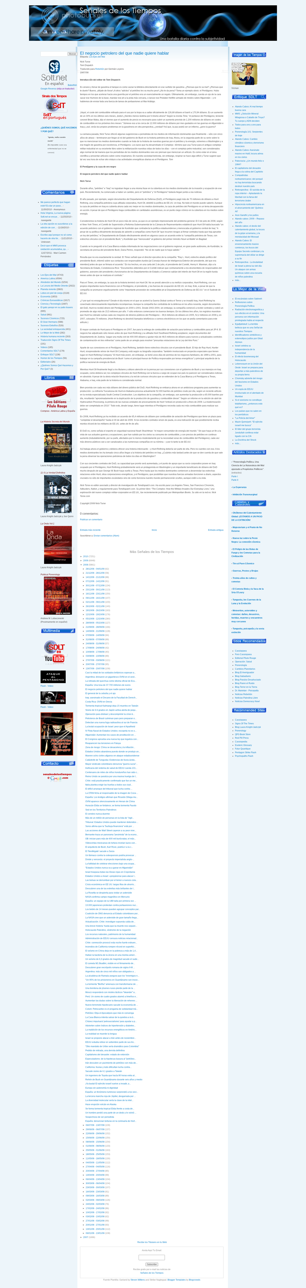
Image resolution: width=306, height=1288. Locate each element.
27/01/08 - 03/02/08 (95, 1221)
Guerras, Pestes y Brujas (245, 571)
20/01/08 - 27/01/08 (95, 1225)
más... (238, 280)
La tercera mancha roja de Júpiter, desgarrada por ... (110, 1096)
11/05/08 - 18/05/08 (95, 1158)
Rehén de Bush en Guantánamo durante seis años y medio (113, 1079)
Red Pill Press (242, 738)
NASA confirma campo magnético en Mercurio (107, 897)
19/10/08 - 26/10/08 (95, 610)
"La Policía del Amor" (245, 418)
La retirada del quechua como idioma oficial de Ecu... (110, 681)
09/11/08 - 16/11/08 (95, 598)
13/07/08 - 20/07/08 (95, 668)
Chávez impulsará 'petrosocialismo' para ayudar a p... (111, 1021)
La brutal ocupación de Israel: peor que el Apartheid (110, 726)
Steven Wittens (138, 1280)
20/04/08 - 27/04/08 (95, 1171)
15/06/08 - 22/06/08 (95, 1138)
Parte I (234, 476)
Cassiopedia (241, 741)
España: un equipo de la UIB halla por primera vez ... (110, 901)
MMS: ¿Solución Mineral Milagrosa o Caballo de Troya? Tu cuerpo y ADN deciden (250, 117)
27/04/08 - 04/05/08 (95, 1166)
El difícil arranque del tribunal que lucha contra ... (108, 789)
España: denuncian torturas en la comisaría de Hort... (110, 1121)
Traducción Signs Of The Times (56, 340)
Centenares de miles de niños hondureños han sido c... (111, 772)
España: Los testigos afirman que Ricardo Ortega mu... (111, 797)
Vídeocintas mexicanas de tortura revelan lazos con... (111, 843)
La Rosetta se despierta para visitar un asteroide (108, 893)
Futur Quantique (243, 749)
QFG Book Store (243, 734)
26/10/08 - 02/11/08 (95, 606)
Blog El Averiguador (244, 672)
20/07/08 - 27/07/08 (95, 664)
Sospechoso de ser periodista (99, 1117)
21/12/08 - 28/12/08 (95, 573)
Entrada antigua (215, 530)
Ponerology (240, 730)
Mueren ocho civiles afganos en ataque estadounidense (112, 755)
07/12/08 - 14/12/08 (95, 581)
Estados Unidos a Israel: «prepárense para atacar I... (110, 876)
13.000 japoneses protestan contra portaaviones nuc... (111, 905)
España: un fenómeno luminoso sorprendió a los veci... (111, 1092)
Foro (54, 33)
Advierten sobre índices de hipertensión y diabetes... (110, 1025)
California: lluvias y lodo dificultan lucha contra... (108, 1067)
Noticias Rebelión (243, 694)
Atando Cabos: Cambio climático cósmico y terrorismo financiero (249, 143)
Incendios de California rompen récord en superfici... (110, 946)
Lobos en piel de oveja (52, 293)
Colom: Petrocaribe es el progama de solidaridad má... (111, 1009)
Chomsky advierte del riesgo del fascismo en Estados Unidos (248, 382)
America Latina (48, 278)
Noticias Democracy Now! (247, 701)
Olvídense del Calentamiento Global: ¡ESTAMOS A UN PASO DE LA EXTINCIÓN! (246, 516)
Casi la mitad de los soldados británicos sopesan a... (110, 672)
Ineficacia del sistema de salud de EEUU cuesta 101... (111, 768)
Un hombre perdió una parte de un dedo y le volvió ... (110, 1113)
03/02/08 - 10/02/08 (95, 1216)
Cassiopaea (241, 651)
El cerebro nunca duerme (97, 814)
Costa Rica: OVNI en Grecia (98, 701)
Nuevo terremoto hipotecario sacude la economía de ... (111, 1005)
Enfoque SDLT (48, 354)
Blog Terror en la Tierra (246, 687)
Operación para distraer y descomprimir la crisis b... (110, 714)
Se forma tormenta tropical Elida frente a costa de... (109, 1108)
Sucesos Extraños (49, 325)
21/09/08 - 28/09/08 (95, 627)
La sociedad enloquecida (53, 329)
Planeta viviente (48, 289)
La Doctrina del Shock (245, 440)
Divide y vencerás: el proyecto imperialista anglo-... (109, 859)
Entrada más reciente (90, 530)
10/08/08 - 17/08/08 (95, 652)
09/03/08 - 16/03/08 (95, 1196)
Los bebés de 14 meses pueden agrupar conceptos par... (112, 909)
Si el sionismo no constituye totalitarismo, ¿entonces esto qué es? (248, 404)
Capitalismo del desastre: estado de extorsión (107, 1054)
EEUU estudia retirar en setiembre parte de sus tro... (110, 1042)
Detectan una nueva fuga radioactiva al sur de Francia (111, 722)
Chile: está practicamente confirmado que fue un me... (111, 780)
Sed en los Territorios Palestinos (100, 810)
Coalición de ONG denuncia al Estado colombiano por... (112, 913)
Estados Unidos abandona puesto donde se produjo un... (112, 751)
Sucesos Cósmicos (50, 318)
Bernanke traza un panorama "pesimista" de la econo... (111, 834)
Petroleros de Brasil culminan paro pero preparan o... (110, 718)
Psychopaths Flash (244, 756)
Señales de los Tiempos (151, 1273)
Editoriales (46, 362)
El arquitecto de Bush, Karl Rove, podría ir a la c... (109, 847)
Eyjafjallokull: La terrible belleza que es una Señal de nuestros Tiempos (249, 328)
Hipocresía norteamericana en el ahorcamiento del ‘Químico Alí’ (249, 208)
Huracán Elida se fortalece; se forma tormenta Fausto (110, 805)
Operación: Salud (243, 661)
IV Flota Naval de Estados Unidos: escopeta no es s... (111, 731)
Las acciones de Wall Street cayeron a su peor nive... (110, 830)
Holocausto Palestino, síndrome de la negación (108, 930)
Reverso (52, 88)
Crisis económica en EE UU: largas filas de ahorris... (110, 884)
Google (44, 88)
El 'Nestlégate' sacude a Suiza (99, 851)
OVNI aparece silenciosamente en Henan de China (110, 801)
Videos (44, 347)
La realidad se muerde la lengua (101, 1034)
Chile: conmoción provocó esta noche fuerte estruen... (111, 942)
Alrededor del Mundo (51, 282)
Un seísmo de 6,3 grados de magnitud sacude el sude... (112, 959)
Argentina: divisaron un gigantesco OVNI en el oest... (110, 677)
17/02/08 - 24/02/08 (95, 1208)
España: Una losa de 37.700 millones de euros (108, 685)
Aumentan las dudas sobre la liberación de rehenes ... (111, 1000)
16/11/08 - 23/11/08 (95, 593)
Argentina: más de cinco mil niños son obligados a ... (110, 971)
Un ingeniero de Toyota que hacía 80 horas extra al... (110, 1075)
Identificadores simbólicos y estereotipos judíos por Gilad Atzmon (249, 338)
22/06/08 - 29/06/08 (95, 1133)
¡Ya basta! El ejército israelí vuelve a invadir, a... (108, 1083)
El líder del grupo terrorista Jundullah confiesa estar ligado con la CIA (247, 433)
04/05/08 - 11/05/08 (95, 1162)
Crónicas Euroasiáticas (52, 300)
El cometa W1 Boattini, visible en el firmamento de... (110, 963)
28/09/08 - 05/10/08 (95, 623)
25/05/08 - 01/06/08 (95, 1150)
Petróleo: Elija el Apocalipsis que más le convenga (109, 1013)
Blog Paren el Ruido (244, 683)
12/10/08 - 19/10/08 (95, 614)
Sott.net (64, 33)
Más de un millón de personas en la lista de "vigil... (109, 818)
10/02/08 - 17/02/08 (95, 1212)
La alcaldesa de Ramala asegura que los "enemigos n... (112, 976)
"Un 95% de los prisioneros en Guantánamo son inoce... (112, 980)
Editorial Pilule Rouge (245, 658)
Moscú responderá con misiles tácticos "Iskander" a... (110, 992)
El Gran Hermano (49, 322)
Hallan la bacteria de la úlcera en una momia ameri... (110, 955)
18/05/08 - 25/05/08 (95, 1154)
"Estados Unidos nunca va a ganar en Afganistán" (109, 868)
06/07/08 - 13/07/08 (95, 1125)
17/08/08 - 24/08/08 (95, 648)
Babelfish (72, 85)
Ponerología (241, 665)
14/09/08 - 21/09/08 (95, 631)
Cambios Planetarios (245, 669)
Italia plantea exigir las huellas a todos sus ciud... (108, 785)
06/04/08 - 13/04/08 (95, 1179)
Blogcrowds (194, 1280)
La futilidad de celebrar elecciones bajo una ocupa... (110, 863)
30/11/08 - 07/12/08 (95, 585)
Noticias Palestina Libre (246, 698)
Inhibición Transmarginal (245, 494)
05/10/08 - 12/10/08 (95, 618)
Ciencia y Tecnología (51, 304)
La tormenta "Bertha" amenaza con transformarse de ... (111, 984)
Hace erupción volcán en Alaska (100, 1104)
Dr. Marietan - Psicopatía (247, 690)
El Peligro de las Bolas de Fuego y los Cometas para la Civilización (245, 553)
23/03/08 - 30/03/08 (95, 1187)
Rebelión (99, 69)
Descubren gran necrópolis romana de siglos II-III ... (110, 967)
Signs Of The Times (244, 723)
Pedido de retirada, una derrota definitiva (105, 1050)
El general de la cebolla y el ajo (100, 693)
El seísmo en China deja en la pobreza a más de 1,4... (111, 951)
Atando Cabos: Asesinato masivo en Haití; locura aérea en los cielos (249, 154)
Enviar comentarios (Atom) (106, 535)
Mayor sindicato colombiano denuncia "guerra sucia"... (111, 764)
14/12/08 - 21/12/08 (95, 577)
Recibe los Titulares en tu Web (152, 1242)
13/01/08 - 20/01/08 (95, 1229)
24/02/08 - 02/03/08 (95, 1204)
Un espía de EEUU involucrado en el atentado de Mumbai (249, 393)
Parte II (234, 480)
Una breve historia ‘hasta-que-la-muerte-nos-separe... (111, 926)
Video (50, 686)
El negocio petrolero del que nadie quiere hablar (124, 53)
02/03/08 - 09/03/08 (95, 1200)
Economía (45, 296)
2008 (85, 565)
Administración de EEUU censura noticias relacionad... (111, 938)
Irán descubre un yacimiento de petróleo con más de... (111, 1063)
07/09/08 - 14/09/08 (95, 635)
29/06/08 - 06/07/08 (95, 1129)
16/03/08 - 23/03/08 (95, 1191)
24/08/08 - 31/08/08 (95, 643)
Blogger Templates (177, 1280)
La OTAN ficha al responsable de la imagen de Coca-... (111, 793)
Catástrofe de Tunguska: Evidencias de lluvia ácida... (110, 760)
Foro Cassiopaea (243, 654)
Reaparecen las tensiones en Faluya (103, 743)
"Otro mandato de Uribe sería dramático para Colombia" (112, 1046)
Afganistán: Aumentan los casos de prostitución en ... (110, 735)
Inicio (45, 33)
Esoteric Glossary (243, 745)
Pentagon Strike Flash (245, 752)
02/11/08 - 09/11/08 (95, 602)
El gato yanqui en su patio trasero (57, 307)
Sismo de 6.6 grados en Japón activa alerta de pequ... (111, 710)
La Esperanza (239, 487)
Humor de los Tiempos (51, 358)
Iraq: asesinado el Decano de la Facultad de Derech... (111, 697)
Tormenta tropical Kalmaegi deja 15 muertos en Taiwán (111, 706)
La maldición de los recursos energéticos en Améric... (111, 1029)
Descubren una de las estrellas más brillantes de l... (110, 888)
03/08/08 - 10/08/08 (95, 656)
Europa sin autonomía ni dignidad (101, 1088)
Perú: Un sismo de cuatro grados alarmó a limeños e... (111, 996)
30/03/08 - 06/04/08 (95, 1183)
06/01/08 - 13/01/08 (95, 1233)
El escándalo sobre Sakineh (248, 298)
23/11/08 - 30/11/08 (95, 589)
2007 (85, 1237)
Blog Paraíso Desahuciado (248, 680)
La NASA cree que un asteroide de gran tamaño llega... (111, 917)
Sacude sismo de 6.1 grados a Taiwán (103, 1071)
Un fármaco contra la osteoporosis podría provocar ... (110, 855)
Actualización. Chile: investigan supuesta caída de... (110, 921)
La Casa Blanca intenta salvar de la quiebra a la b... (110, 1017)
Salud (43, 314)
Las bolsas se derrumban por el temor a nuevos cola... (111, 880)
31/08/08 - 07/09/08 (95, 639)
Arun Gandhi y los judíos (247, 215)
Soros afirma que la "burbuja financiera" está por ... (109, 826)
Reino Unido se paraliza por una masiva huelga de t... (111, 776)
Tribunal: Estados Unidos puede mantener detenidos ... (111, 822)
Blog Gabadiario (243, 676)
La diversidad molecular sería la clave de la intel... (109, 1100)
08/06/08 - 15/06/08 (95, 1142)
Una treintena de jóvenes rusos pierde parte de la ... (110, 988)
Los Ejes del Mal (48, 275)
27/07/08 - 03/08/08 (95, 660)
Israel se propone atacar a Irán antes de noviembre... (110, 1038)
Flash (43, 686)
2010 (85, 556)
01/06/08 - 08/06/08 (95, 1146)
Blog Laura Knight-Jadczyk (248, 727)
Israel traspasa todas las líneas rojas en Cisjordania (110, 872)
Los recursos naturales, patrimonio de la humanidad (110, 934)
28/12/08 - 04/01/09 (95, 569)
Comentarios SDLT (50, 351)
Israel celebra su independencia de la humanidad (245, 349)
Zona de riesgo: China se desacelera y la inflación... (110, 747)
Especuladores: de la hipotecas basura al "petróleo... (110, 1059)
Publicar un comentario (91, 519)
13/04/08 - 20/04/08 (95, 1175)
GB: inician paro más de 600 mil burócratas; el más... (110, 838)
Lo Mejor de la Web (50, 333)
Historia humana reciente (53, 336)
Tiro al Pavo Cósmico (243, 563)
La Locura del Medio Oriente (54, 286)
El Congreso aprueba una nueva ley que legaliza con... (111, 739)
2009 (85, 560)
